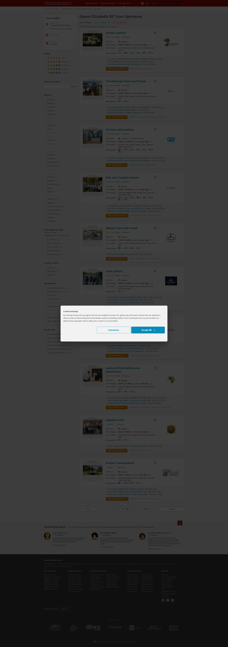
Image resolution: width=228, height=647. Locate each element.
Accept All (147, 330)
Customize (113, 330)
